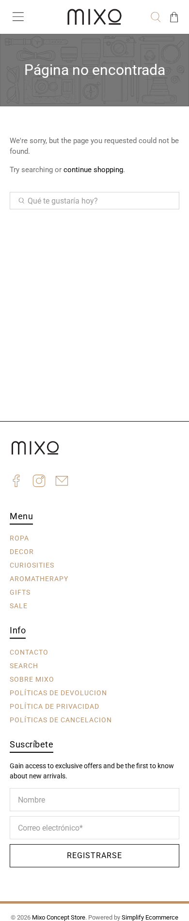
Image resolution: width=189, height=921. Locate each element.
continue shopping (93, 169)
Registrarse (94, 855)
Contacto (29, 652)
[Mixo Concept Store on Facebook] (16, 482)
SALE (19, 605)
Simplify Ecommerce (150, 917)
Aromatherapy (39, 578)
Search (24, 665)
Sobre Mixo (32, 679)
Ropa (19, 537)
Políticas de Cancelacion (61, 719)
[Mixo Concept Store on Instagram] (39, 482)
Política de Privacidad (54, 706)
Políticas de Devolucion (58, 692)
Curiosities (32, 565)
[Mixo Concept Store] (94, 17)
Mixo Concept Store (58, 917)
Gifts (20, 592)
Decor (22, 551)
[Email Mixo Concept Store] (61, 482)
